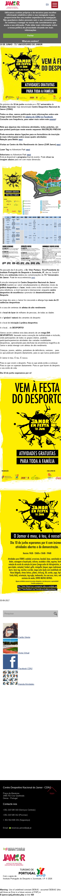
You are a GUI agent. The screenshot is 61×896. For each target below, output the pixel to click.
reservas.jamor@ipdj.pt (21, 828)
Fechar (30, 35)
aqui (21, 139)
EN (47, 4)
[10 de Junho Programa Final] (30, 215)
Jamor (6, 2)
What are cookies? (30, 41)
